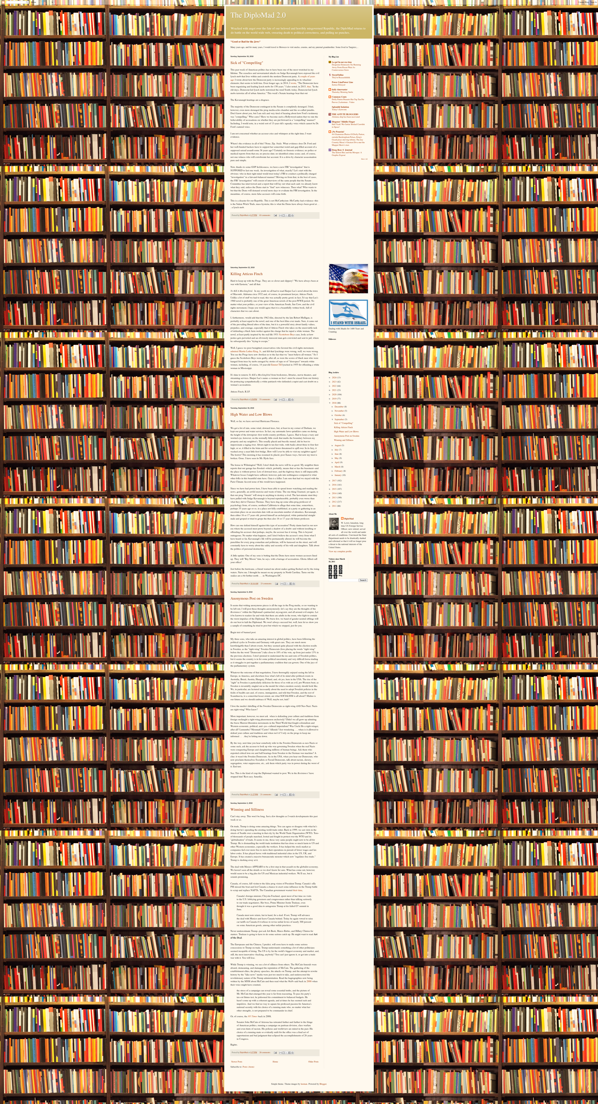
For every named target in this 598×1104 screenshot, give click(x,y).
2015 (334, 488)
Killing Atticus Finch (246, 273)
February (339, 470)
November (339, 410)
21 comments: (266, 794)
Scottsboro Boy (286, 334)
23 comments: (266, 583)
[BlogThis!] (283, 215)
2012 (334, 501)
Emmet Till (276, 364)
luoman (304, 1083)
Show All (364, 159)
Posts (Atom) (248, 1066)
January (338, 475)
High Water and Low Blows (251, 414)
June (337, 453)
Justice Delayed (338, 84)
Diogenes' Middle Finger (343, 121)
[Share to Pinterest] (292, 215)
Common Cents (339, 96)
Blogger (323, 1083)
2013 (334, 497)
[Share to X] (286, 215)
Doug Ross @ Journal (342, 149)
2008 (309, 981)
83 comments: (265, 215)
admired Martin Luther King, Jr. (245, 351)
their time (297, 890)
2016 (334, 484)
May (337, 458)
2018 (334, 402)
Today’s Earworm (339, 109)
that (309, 86)
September (340, 419)
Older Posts (313, 1061)
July (337, 449)
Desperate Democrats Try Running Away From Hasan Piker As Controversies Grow (346, 67)
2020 (334, 394)
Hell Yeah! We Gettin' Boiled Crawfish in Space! (348, 125)
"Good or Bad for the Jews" (245, 41)
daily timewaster (339, 89)
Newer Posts (236, 1061)
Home (275, 1061)
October (338, 415)
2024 (334, 377)
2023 (334, 381)
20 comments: (265, 1052)
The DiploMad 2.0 (258, 15)
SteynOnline (338, 74)
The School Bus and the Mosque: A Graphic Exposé (347, 153)
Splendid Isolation (340, 107)
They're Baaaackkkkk (341, 77)
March (338, 466)
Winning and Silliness (247, 809)
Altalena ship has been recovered (346, 116)
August (338, 445)
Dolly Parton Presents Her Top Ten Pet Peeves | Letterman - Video (348, 100)
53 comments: (265, 399)
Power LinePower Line (342, 82)
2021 (334, 390)
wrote (293, 83)
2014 (334, 493)
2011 (334, 505)
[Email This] (280, 215)
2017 (334, 480)
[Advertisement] (275, 242)
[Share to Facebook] (289, 215)
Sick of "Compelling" (246, 62)
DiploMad (349, 518)
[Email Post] (275, 215)
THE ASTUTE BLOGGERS (345, 114)
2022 (334, 385)
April (337, 462)
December (339, 406)
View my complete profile (340, 551)
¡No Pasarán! (338, 131)
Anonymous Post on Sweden (251, 598)
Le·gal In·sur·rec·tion (342, 62)
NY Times (252, 1016)
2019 (334, 398)
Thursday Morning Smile (342, 92)
